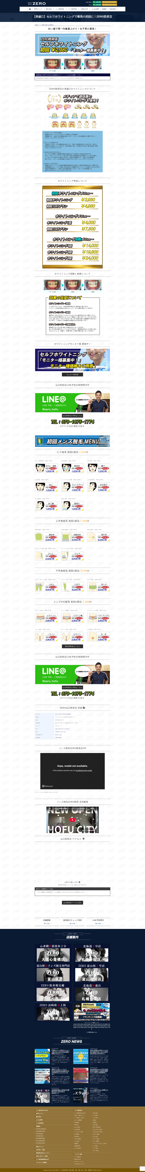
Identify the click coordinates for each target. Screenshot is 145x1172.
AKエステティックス (79, 1161)
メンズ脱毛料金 (60, 9)
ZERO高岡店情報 (39, 1136)
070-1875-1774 (59, 720)
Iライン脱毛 (95, 1148)
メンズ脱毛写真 (72, 9)
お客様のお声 (84, 9)
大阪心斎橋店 (89, 2)
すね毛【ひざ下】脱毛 (97, 1131)
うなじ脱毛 (77, 1141)
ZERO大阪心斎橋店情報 (41, 1128)
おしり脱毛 (95, 1136)
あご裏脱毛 (77, 1134)
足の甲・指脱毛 (96, 1134)
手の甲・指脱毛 (78, 1138)
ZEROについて (38, 9)
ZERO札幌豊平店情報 (40, 1131)
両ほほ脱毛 (77, 1122)
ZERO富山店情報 (39, 1133)
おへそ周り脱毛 (78, 1148)
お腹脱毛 (95, 1122)
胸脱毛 (94, 1120)
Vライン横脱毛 (96, 1141)
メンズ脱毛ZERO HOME (42, 1110)
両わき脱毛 (95, 1113)
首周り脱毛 (77, 1136)
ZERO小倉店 (58, 737)
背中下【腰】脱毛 (96, 1127)
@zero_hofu (58, 734)
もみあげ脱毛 (77, 1129)
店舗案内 (104, 9)
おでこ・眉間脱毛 (78, 1120)
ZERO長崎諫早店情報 (40, 1138)
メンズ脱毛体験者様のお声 (42, 1159)
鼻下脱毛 (76, 1124)
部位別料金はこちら (72, 646)
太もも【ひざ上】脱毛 (97, 1129)
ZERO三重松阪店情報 (40, 1140)
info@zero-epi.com (60, 731)
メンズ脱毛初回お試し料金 (80, 1113)
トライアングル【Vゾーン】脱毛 (99, 1143)
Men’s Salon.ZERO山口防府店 (63, 714)
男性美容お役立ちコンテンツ (43, 1153)
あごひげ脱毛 (77, 1127)
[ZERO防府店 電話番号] (72, 423)
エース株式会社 (78, 1156)
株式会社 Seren (78, 1159)
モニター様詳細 (72, 374)
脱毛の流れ (49, 9)
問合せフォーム (39, 1146)
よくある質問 (95, 9)
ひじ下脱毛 (95, 1117)
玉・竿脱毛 (95, 1145)
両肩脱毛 (76, 1143)
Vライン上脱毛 (96, 1138)
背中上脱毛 (95, 1124)
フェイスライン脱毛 (79, 1131)
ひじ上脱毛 (95, 1115)
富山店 (90, 4)
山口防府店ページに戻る (72, 903)
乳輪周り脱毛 (77, 1145)
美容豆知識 (113, 9)
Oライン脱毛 (95, 1150)
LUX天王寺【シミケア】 (80, 1163)
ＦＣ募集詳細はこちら (91, 1032)
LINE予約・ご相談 (40, 1149)
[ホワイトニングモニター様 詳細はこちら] (72, 360)
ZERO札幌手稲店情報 (40, 1143)
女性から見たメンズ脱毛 (42, 1156)
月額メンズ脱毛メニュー (80, 1115)
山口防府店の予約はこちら (72, 416)
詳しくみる (46, 923)
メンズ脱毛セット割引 (79, 1117)
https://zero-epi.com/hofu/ (62, 728)
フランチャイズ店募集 (41, 1162)
